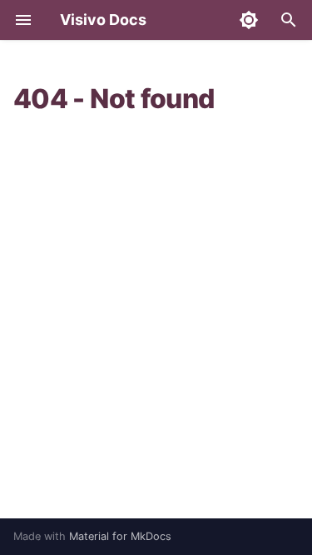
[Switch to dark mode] (248, 20)
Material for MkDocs (120, 536)
